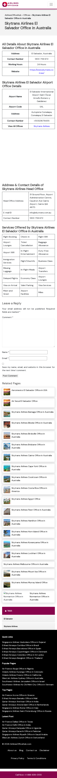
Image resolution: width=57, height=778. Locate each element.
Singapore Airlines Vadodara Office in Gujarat (24, 642)
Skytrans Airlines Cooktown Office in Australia (29, 479)
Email (5, 358)
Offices (26, 15)
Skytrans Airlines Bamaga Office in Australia (32, 412)
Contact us (31, 750)
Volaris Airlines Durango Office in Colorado (22, 671)
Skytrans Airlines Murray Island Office (29, 582)
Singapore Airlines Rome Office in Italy (20, 708)
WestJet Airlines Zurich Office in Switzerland (23, 737)
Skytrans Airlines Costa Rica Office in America (29, 490)
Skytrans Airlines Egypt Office (26, 499)
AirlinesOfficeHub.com (20, 744)
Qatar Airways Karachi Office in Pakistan (21, 731)
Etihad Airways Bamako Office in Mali (19, 698)
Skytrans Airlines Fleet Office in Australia (31, 509)
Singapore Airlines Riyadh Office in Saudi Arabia (25, 734)
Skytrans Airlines (42, 126)
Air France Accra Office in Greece (18, 695)
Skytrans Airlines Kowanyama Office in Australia (30, 544)
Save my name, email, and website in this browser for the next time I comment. (28, 369)
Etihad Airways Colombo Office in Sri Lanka (23, 654)
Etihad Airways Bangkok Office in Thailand (22, 658)
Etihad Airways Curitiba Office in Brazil (20, 645)
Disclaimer (44, 750)
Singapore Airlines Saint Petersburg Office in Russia (26, 711)
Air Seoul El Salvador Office (25, 401)
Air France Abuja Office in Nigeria (18, 668)
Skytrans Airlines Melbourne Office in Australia (26, 564)
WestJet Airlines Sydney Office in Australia (22, 678)
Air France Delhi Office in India (16, 724)
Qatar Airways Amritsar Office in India (20, 701)
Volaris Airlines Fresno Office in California (21, 675)
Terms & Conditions (36, 758)
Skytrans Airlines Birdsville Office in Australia (28, 435)
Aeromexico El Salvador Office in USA (29, 390)
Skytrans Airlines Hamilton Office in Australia (28, 522)
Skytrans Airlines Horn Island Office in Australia (29, 533)
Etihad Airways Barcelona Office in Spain (21, 648)
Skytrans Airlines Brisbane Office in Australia (28, 446)
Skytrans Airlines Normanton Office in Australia (39, 596)
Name (5, 352)
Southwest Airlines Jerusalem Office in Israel (23, 681)
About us (12, 750)
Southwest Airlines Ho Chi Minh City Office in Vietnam (28, 684)
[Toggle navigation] (51, 4)
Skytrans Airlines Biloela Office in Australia (32, 422)
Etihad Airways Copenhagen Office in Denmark (24, 651)
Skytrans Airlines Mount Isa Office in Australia (29, 573)
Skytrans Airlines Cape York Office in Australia (29, 468)
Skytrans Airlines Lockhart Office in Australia (28, 555)
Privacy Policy (17, 758)
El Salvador (8, 619)
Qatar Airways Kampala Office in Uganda (21, 728)
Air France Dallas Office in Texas (17, 721)
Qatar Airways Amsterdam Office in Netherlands (25, 704)
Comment (7, 317)
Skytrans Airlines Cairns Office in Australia (32, 455)
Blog (21, 750)
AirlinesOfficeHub (13, 15)
